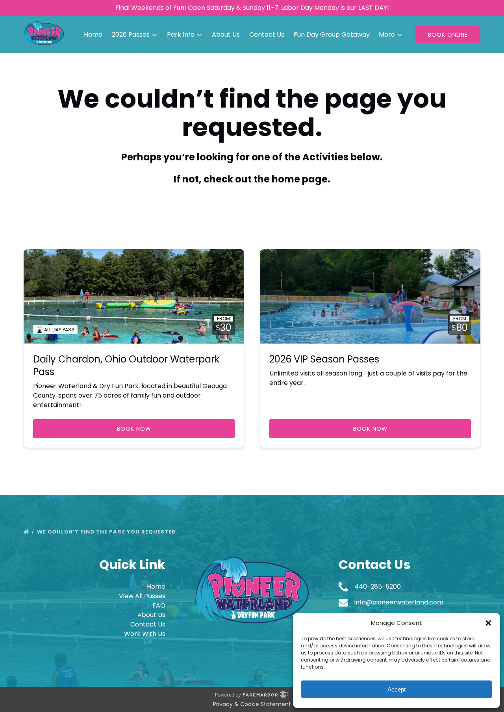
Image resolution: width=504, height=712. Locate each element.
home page (300, 179)
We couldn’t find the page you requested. (108, 531)
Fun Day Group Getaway (332, 34)
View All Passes (142, 595)
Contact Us (266, 34)
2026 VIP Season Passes (324, 359)
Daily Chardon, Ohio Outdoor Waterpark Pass (126, 365)
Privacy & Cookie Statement (252, 704)
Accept (396, 689)
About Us (226, 34)
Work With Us (144, 633)
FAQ (158, 605)
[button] (488, 623)
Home (93, 34)
